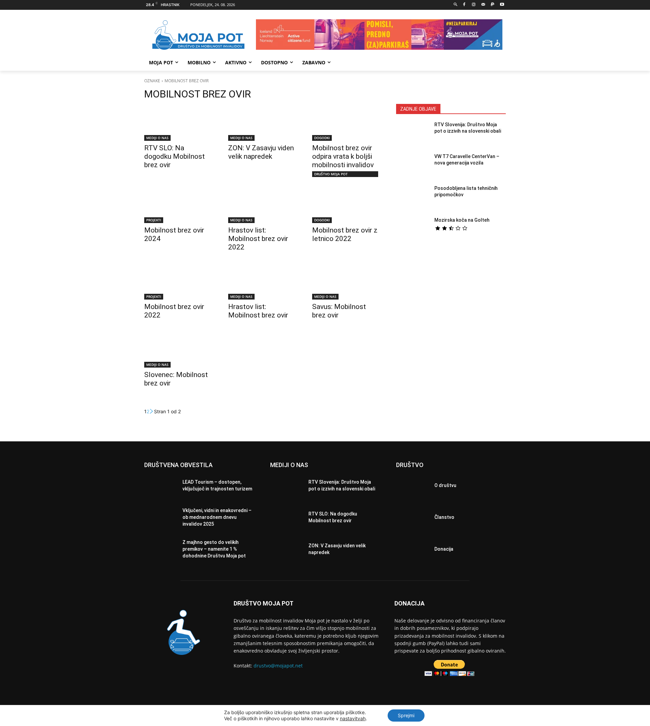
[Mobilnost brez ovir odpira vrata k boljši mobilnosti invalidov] (346, 124)
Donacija (443, 549)
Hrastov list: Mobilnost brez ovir (258, 311)
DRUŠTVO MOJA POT (331, 174)
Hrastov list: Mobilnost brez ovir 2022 (258, 238)
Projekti (153, 220)
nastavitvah (353, 718)
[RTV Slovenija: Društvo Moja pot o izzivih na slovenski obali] (412, 134)
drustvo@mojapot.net (278, 665)
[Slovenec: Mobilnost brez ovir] (178, 351)
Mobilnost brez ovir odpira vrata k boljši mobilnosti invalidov (343, 156)
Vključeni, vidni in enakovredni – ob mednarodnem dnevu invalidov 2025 (217, 517)
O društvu (445, 485)
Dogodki (322, 137)
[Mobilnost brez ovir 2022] (178, 283)
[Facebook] (464, 5)
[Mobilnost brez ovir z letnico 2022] (346, 206)
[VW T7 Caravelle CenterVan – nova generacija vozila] (412, 166)
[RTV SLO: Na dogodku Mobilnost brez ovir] (178, 124)
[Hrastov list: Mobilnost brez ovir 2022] (262, 206)
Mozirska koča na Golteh (462, 220)
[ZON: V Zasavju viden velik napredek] (262, 124)
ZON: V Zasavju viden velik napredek (261, 152)
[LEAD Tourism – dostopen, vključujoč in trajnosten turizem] (160, 487)
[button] (455, 5)
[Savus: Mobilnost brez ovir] (346, 283)
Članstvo (444, 517)
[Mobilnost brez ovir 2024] (178, 206)
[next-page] (151, 411)
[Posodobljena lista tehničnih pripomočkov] (412, 198)
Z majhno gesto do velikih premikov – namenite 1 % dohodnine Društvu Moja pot (214, 549)
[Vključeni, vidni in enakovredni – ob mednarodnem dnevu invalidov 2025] (160, 519)
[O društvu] (412, 487)
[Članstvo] (412, 519)
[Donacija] (412, 551)
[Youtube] (502, 5)
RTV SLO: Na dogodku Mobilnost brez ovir (174, 156)
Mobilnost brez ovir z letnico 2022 (344, 234)
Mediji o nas (157, 137)
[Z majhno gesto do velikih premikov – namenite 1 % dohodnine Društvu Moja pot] (160, 551)
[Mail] (483, 5)
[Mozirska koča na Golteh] (412, 229)
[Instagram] (474, 5)
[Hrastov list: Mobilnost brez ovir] (262, 283)
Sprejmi (406, 715)
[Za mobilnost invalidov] (198, 35)
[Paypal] (492, 5)
